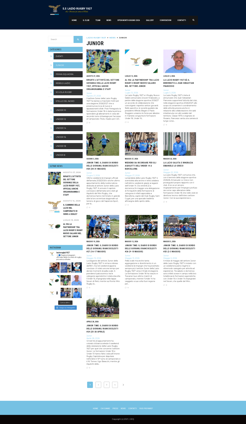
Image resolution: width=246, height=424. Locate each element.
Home (95, 408)
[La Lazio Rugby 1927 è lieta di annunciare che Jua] (76, 280)
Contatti (132, 408)
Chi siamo (105, 408)
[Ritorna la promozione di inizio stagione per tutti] (65, 267)
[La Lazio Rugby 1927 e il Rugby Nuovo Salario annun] (54, 280)
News (123, 408)
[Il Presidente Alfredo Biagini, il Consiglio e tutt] (54, 293)
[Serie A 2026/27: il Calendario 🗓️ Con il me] (76, 267)
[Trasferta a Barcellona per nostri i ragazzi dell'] (65, 293)
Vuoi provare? (146, 408)
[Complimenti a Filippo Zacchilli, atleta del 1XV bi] (65, 280)
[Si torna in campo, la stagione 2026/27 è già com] (54, 267)
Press (115, 408)
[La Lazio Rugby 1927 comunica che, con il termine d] (76, 293)
